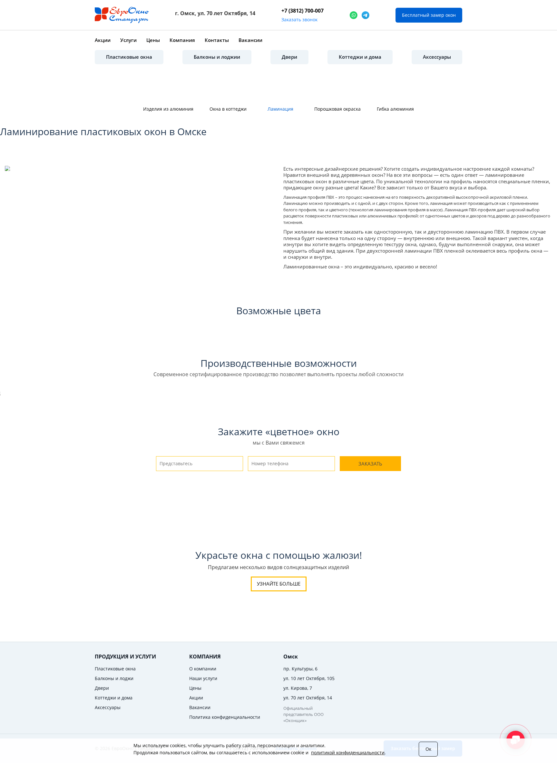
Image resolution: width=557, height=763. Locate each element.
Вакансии (250, 40)
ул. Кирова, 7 (297, 688)
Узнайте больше (278, 583)
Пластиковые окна (129, 57)
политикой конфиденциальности (348, 752)
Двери (289, 57)
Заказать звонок (299, 19)
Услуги (128, 40)
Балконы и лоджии (217, 57)
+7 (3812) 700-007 (302, 10)
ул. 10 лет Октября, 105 (309, 678)
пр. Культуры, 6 (300, 669)
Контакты (217, 40)
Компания (182, 40)
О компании (202, 669)
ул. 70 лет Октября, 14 (307, 698)
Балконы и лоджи (114, 678)
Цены (153, 40)
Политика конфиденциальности (224, 717)
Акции (103, 40)
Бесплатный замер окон (429, 15)
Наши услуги (203, 678)
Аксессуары (437, 57)
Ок (428, 749)
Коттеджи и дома (360, 57)
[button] (14, 167)
